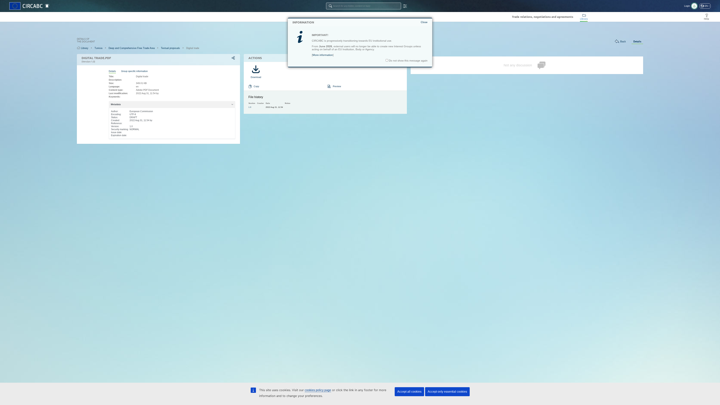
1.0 (249, 107)
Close (424, 22)
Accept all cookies (409, 391)
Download (256, 77)
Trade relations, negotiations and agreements (542, 16)
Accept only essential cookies (447, 391)
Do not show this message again (408, 60)
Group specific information (134, 71)
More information (323, 54)
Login (687, 6)
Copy (256, 86)
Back (623, 41)
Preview (337, 86)
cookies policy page (318, 390)
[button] (705, 6)
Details (637, 41)
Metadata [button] (116, 104)
